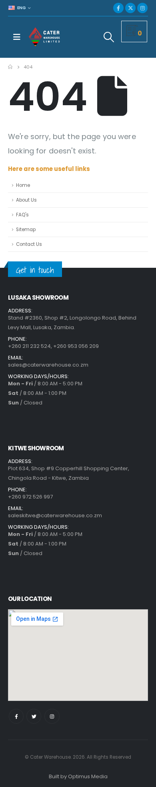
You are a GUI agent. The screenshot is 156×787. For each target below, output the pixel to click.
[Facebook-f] (16, 716)
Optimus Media (88, 776)
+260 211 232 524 (29, 346)
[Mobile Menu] (17, 37)
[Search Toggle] (109, 37)
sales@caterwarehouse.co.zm (48, 365)
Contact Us (29, 244)
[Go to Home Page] (10, 67)
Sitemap (26, 229)
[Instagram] (142, 8)
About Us (26, 200)
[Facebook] (118, 8)
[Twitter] (33, 716)
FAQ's (22, 215)
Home (23, 185)
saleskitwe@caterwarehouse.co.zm (55, 515)
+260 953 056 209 (76, 346)
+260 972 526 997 (30, 496)
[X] (130, 8)
